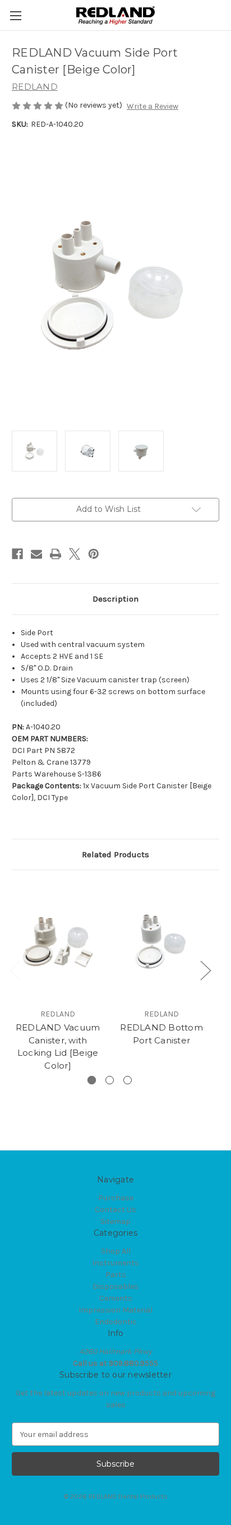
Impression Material (115, 1310)
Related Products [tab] (115, 854)
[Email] (36, 554)
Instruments (115, 1263)
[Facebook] (17, 554)
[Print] (55, 554)
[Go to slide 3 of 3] (127, 1080)
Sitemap (115, 1221)
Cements (115, 1298)
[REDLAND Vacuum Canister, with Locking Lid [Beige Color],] (57, 942)
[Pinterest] (93, 554)
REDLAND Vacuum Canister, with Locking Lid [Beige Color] (58, 1046)
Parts (115, 1274)
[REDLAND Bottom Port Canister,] (161, 942)
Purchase (115, 1198)
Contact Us (115, 1209)
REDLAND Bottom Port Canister (161, 1034)
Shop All (116, 1251)
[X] (74, 554)
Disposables (115, 1286)
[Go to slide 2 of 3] (109, 1080)
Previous (14, 970)
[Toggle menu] (15, 15)
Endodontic (116, 1322)
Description (115, 599)
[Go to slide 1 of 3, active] (91, 1080)
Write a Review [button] (152, 106)
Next (205, 970)
